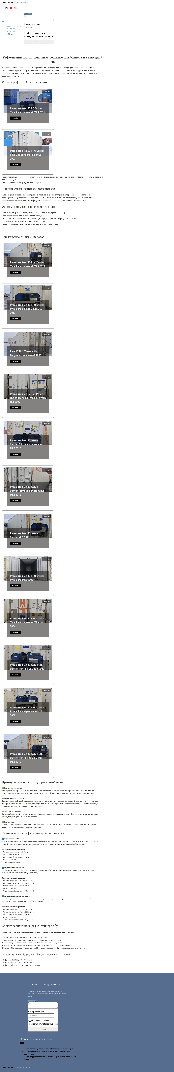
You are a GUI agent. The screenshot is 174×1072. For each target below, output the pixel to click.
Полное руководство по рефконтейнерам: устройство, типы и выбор (50, 1058)
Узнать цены (28, 13)
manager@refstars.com (23, 2)
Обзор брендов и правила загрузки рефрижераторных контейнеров (47, 1053)
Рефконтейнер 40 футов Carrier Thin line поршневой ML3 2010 (26, 444)
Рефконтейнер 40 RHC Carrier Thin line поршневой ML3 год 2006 (27, 622)
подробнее (15, 118)
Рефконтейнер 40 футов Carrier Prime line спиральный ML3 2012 (27, 491)
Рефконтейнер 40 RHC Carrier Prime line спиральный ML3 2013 (27, 309)
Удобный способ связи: (35, 33)
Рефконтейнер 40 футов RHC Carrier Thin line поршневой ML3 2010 (26, 758)
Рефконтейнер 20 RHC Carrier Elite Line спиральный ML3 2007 (27, 154)
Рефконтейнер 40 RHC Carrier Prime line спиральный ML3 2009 (27, 711)
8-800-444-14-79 (9, 2)
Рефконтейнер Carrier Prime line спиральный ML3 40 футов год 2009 (28, 398)
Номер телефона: (32, 24)
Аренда (10, 34)
